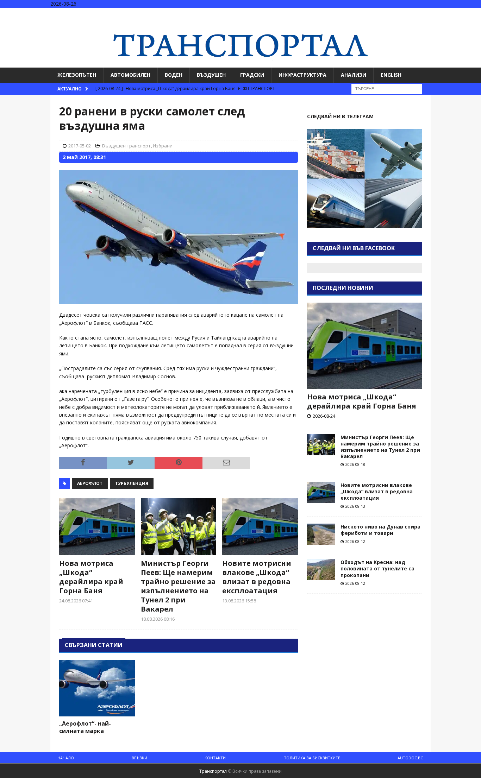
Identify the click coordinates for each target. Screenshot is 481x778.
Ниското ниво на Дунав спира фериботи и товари (380, 529)
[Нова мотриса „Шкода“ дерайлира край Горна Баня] (97, 526)
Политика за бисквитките (311, 757)
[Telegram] (475, 14)
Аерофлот (89, 483)
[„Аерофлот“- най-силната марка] (97, 688)
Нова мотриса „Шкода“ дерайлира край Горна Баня (91, 576)
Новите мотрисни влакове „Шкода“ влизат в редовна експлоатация (256, 576)
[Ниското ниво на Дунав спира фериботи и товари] (321, 534)
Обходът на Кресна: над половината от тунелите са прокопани (377, 568)
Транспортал (213, 771)
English (391, 74)
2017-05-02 (79, 146)
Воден (173, 74)
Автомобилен (130, 74)
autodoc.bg (411, 757)
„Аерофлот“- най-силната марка (85, 727)
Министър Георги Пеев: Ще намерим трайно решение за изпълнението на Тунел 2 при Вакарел (178, 586)
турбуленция (131, 483)
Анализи (353, 74)
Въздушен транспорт (126, 146)
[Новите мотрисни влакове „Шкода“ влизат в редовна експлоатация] (260, 526)
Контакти (215, 757)
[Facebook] (447, 14)
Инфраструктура (302, 74)
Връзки (139, 757)
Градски (252, 74)
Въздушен (211, 74)
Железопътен (76, 74)
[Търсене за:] (386, 88)
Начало (65, 757)
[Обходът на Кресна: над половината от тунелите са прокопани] (321, 569)
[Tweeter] (461, 14)
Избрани (163, 146)
